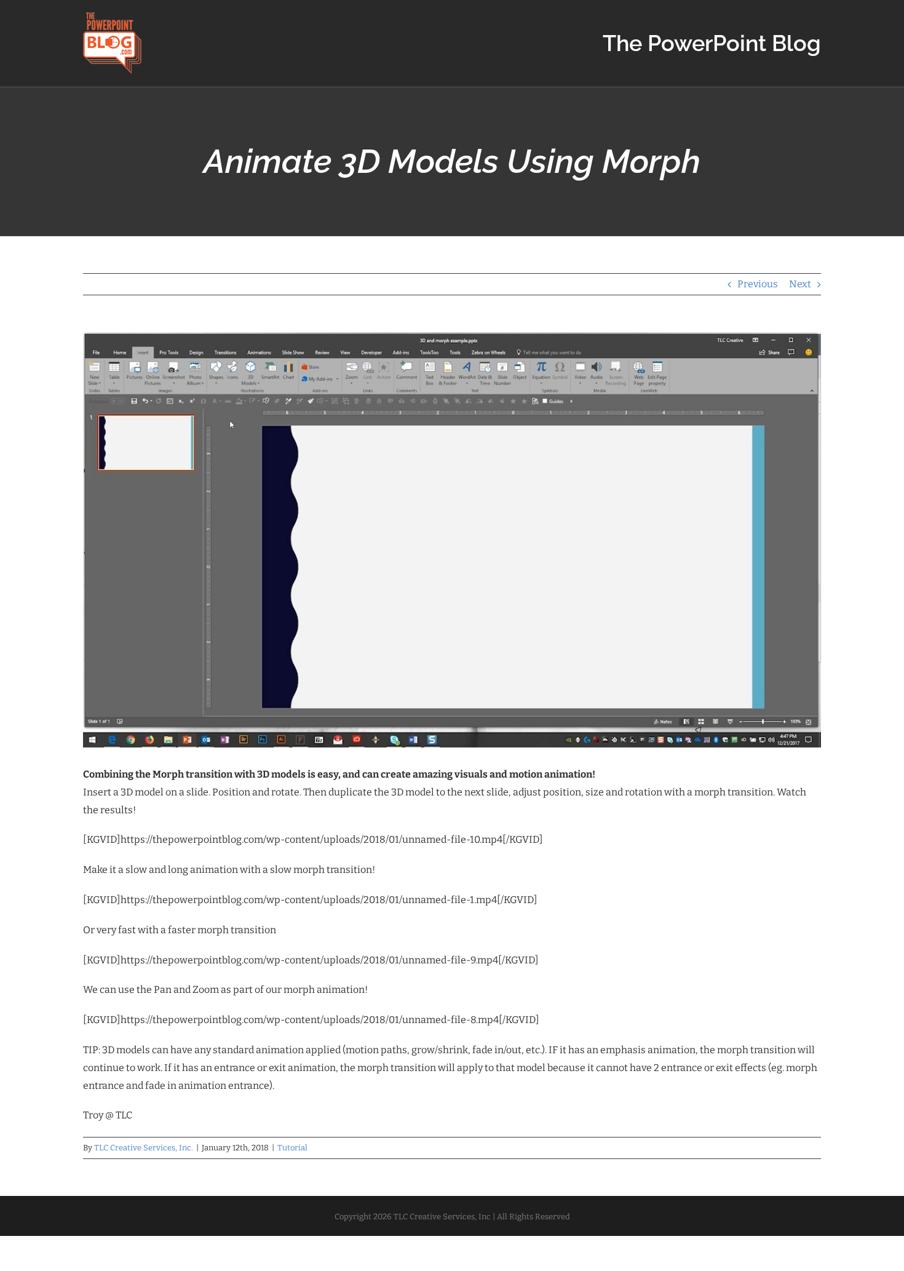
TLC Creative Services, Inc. (143, 1147)
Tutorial (292, 1147)
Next (800, 284)
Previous (757, 284)
